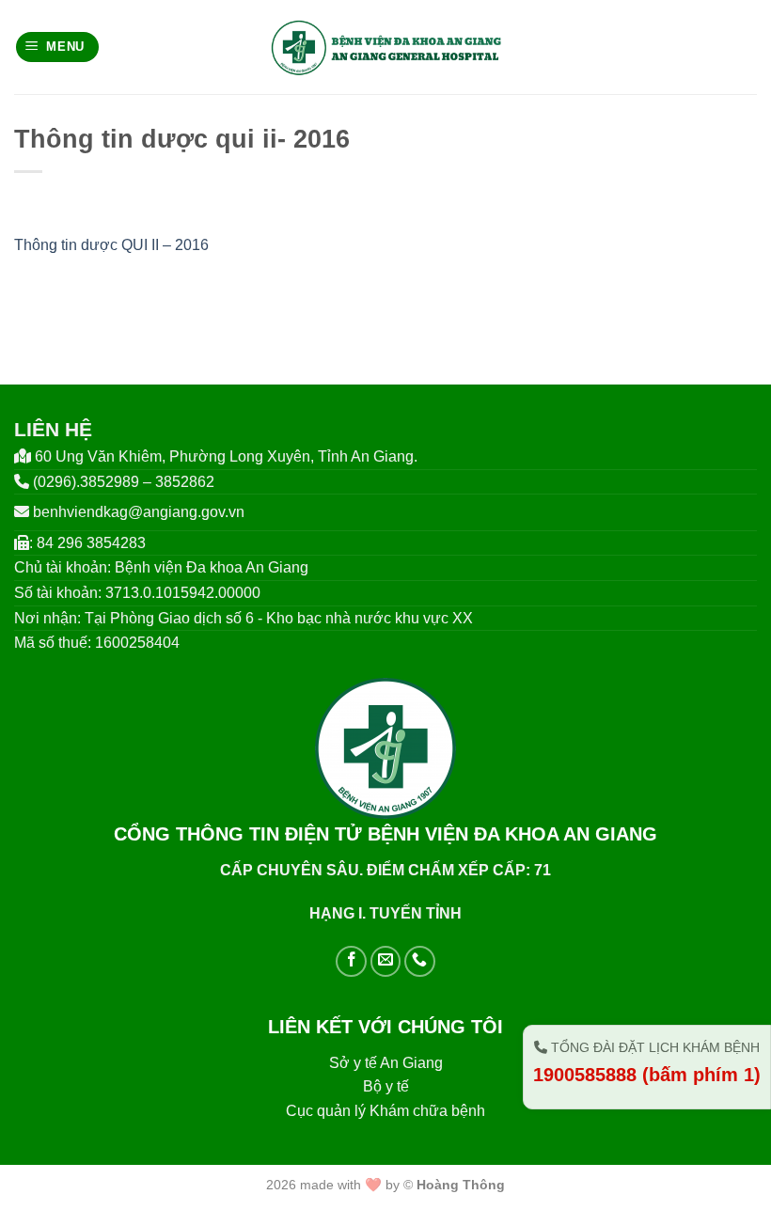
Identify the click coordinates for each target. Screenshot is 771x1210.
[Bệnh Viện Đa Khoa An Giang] (386, 47)
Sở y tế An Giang (386, 1063)
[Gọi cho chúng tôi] (419, 961)
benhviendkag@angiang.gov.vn (138, 512)
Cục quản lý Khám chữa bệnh (385, 1111)
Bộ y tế (386, 1086)
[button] (58, 47)
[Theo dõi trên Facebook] (351, 961)
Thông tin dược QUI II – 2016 (111, 245)
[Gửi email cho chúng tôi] (385, 961)
